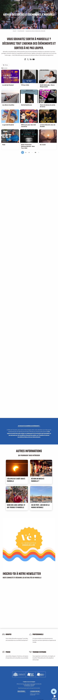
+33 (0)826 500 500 (34, 691)
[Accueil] (39, 5)
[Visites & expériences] (43, 5)
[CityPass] (42, 5)
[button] (48, 5)
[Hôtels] (40, 5)
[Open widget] (54, 691)
